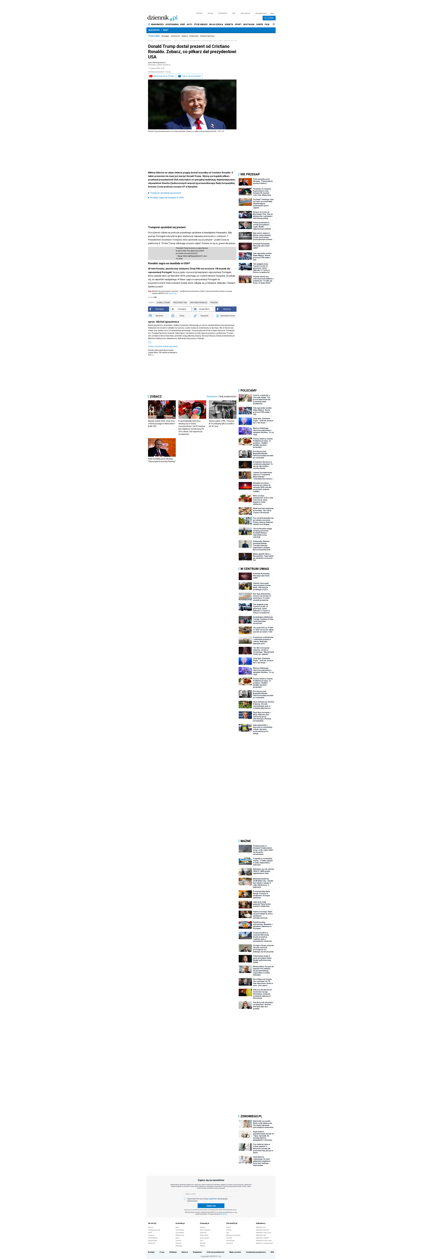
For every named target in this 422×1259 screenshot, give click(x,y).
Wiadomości (154, 30)
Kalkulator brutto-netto (264, 1240)
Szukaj (270, 18)
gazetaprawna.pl (261, 13)
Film (201, 1240)
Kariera (185, 1252)
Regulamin (197, 1252)
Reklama (173, 1252)
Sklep (272, 13)
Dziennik (150, 40)
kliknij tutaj (223, 1214)
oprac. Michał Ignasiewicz (159, 64)
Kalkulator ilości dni (262, 1230)
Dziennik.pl (180, 1223)
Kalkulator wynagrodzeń (264, 1243)
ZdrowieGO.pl (245, 13)
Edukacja (203, 1232)
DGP (234, 13)
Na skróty (152, 1223)
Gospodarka (180, 1232)
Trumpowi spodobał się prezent (165, 193)
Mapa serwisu (235, 1252)
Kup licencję (172, 293)
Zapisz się (211, 1206)
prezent (214, 303)
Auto (177, 1227)
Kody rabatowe (205, 1230)
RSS (272, 1252)
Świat (165, 30)
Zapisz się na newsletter (191, 76)
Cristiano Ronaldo (198, 303)
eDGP (150, 1232)
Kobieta (202, 1227)
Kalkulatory (260, 1223)
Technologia (180, 1230)
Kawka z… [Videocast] (190, 36)
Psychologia (230, 1240)
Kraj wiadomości (227, 396)
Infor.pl (150, 1227)
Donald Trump (163, 303)
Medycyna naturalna (233, 1235)
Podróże (178, 1243)
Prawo (228, 1227)
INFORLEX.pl (223, 13)
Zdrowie (178, 1240)
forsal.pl (210, 13)
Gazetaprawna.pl (154, 1230)
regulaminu (212, 1199)
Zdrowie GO (175, 36)
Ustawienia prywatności (256, 1252)
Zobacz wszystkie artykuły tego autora (163, 346)
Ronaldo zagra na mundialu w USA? (167, 197)
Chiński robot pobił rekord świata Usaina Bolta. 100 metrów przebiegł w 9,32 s (162, 352)
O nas (162, 1252)
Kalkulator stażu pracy (263, 1232)
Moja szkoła (204, 1235)
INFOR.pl (199, 13)
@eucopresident (197, 251)
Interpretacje (152, 1240)
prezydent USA (180, 303)
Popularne (212, 396)
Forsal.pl (151, 1235)
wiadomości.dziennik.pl (164, 40)
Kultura (202, 1246)
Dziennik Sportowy (207, 36)
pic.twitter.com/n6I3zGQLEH (187, 253)
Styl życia (229, 1243)
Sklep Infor (152, 1243)
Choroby (229, 1238)
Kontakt (151, 1252)
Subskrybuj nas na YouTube (163, 76)
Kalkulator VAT (261, 1235)
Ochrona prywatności (215, 1252)
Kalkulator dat (261, 1227)
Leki (227, 1232)
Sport (177, 1238)
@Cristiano (182, 251)
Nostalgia (165, 36)
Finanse (229, 1230)
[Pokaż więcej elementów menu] (274, 24)
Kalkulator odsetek (262, 1238)
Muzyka (203, 1243)
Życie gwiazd (204, 1238)
